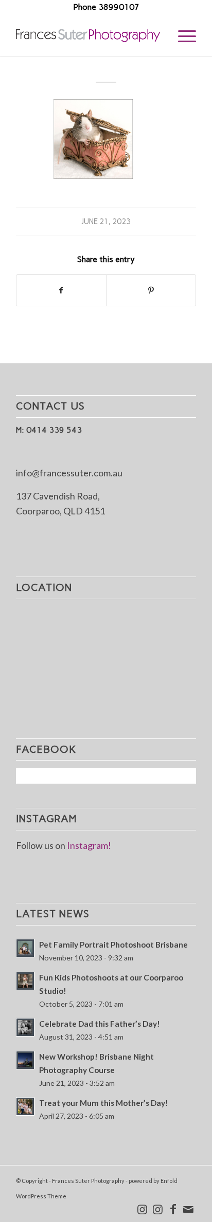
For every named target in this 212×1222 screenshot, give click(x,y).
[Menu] (182, 35)
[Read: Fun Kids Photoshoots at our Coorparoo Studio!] (25, 981)
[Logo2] (88, 35)
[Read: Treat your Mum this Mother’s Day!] (25, 1106)
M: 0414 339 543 (49, 430)
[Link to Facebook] (173, 1209)
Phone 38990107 (106, 7)
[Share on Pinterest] (151, 290)
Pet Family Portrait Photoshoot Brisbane (113, 944)
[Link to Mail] (188, 1209)
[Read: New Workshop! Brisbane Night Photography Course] (25, 1060)
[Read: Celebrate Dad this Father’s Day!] (25, 1027)
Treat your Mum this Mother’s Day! (103, 1102)
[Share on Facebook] (61, 290)
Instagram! (89, 845)
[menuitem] (182, 35)
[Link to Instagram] (142, 1209)
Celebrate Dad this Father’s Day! (99, 1023)
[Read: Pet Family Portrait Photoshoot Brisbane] (25, 948)
